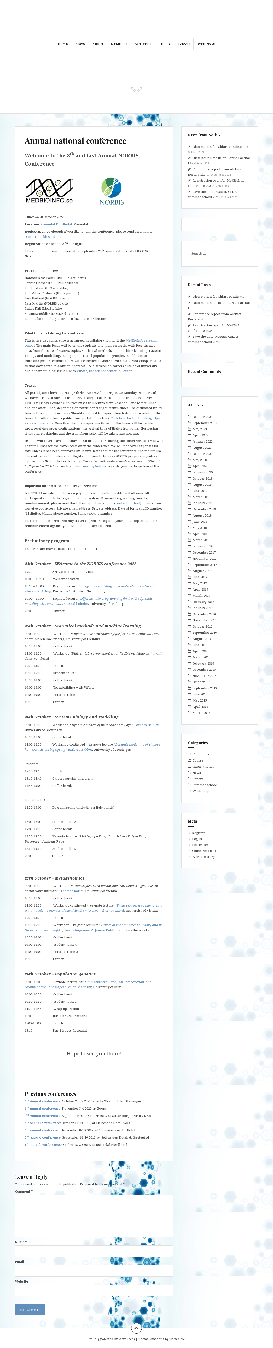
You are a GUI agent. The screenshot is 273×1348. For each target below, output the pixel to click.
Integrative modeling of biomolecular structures (116, 586)
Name (21, 1242)
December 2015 (204, 669)
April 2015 (200, 706)
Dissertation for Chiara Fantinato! (219, 146)
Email (21, 1261)
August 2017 (202, 571)
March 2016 (201, 657)
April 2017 (200, 589)
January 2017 (203, 608)
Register (198, 833)
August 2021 (202, 447)
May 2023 (200, 429)
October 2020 (202, 453)
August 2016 (202, 638)
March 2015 (201, 712)
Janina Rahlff (105, 930)
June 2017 (200, 577)
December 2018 (204, 509)
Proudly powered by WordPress (111, 1339)
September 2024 (205, 423)
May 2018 (200, 527)
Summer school (205, 785)
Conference (201, 754)
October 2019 (202, 478)
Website (21, 1281)
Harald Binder (77, 603)
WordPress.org (203, 856)
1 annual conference (42, 1144)
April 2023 (200, 435)
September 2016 (205, 632)
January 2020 (203, 472)
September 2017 (205, 564)
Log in (197, 839)
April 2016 (200, 651)
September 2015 (205, 688)
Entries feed (201, 845)
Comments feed (204, 850)
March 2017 (201, 595)
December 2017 (204, 552)
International (203, 766)
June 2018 (200, 521)
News (80, 44)
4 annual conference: (43, 1123)
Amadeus (157, 1339)
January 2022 (203, 441)
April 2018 (200, 534)
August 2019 (202, 484)
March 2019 (201, 497)
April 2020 (200, 466)
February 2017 (203, 601)
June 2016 (200, 645)
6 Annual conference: (43, 1108)
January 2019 (203, 503)
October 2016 (202, 626)
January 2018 (203, 546)
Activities (144, 44)
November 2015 (204, 675)
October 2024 (202, 416)
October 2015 (202, 682)
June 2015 (200, 694)
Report (198, 779)
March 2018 (201, 540)
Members (119, 44)
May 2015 (200, 700)
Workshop (201, 791)
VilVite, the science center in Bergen (104, 371)
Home (63, 44)
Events (183, 44)
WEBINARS (206, 44)
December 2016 (204, 614)
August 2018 (202, 515)
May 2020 (200, 460)
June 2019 (200, 490)
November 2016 (204, 620)
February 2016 (203, 663)
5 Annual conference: (43, 1115)
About (97, 44)
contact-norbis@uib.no (42, 236)
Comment (24, 1191)
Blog (165, 44)
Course (198, 760)
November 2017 (204, 558)
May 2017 (200, 583)
